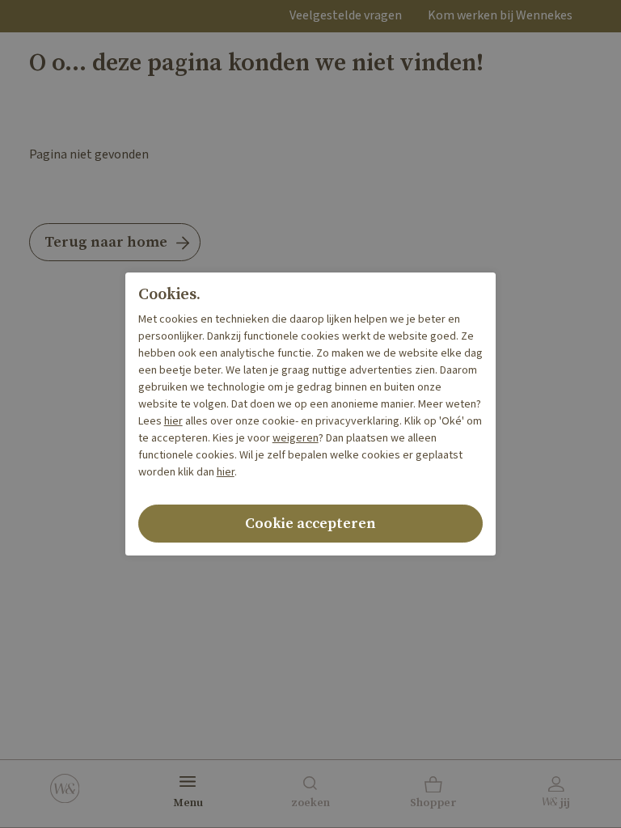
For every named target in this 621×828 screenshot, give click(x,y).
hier (173, 421)
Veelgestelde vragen (345, 15)
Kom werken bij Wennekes (500, 15)
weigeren (295, 438)
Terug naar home (105, 242)
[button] (434, 794)
